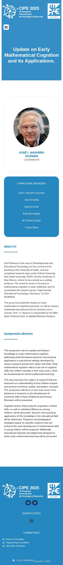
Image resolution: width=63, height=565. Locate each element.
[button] (6, 27)
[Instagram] (28, 503)
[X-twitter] (35, 503)
